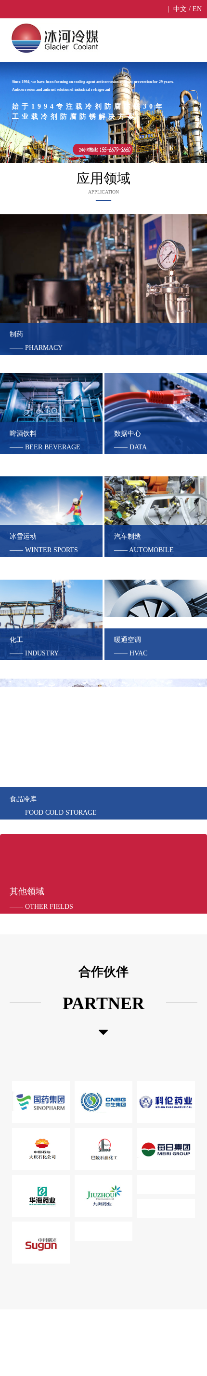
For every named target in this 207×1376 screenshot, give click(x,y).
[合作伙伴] (103, 1032)
